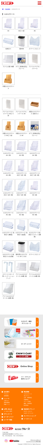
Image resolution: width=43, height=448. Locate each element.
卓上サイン (27, 395)
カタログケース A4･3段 (35, 154)
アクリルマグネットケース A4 (21, 112)
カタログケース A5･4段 (35, 214)
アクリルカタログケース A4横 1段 (21, 275)
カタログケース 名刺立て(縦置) (21, 233)
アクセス (6, 394)
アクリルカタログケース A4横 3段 (8, 297)
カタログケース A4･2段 (21, 154)
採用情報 (6, 395)
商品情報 (26, 392)
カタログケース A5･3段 (21, 214)
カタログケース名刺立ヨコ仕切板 (8, 255)
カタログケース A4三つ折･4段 (21, 194)
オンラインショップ (30, 416)
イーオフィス (28, 419)
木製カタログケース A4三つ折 (8, 134)
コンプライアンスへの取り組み (33, 441)
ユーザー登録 (8, 420)
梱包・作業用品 (28, 403)
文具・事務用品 (28, 397)
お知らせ (6, 400)
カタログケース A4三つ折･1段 (21, 174)
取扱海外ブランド (29, 409)
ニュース (6, 398)
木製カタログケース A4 (21, 134)
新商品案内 (7, 402)
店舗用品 (26, 399)
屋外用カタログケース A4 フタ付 (21, 255)
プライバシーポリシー (35, 440)
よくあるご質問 (8, 411)
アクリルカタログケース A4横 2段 (34, 275)
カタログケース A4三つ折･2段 (35, 174)
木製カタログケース (8, 87)
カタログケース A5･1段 (35, 194)
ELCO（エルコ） (28, 411)
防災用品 (26, 405)
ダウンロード (8, 414)
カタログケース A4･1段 (8, 154)
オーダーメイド (8, 417)
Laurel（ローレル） (29, 413)
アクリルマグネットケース (34, 67)
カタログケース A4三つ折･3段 (8, 194)
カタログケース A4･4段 (8, 174)
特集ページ (7, 404)
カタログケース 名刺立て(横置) (8, 233)
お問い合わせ (8, 409)
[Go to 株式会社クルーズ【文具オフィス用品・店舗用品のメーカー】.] (2, 9)
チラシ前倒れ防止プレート (21, 67)
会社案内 (6, 392)
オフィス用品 (27, 401)
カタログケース (28, 394)
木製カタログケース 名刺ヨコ (34, 112)
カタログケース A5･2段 (8, 214)
